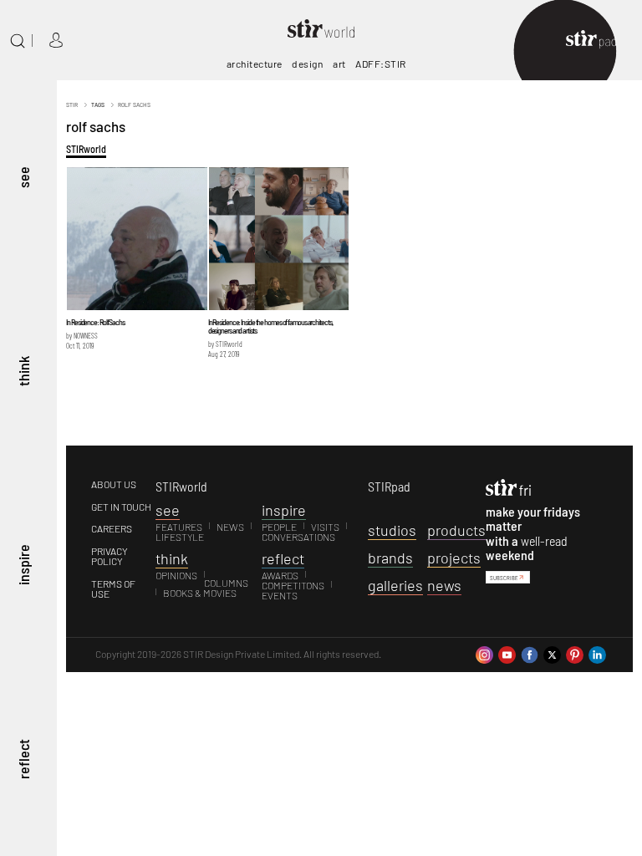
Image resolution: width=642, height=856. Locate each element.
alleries (395, 585)
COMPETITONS (293, 585)
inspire (23, 565)
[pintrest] (574, 653)
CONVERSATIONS (298, 537)
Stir (72, 104)
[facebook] (529, 653)
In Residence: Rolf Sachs (95, 322)
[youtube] (507, 653)
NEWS (230, 526)
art (339, 63)
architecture (255, 63)
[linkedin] (597, 653)
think (23, 371)
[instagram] (484, 653)
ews (444, 585)
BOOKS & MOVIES (200, 593)
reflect (23, 759)
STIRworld (86, 149)
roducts (456, 530)
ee (167, 510)
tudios (392, 530)
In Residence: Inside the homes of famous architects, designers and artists (270, 326)
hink (171, 558)
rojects (454, 557)
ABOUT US (113, 484)
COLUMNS (226, 582)
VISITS (325, 526)
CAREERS (111, 528)
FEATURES (178, 526)
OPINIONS (176, 575)
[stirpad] (599, 40)
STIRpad (389, 486)
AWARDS (280, 575)
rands (390, 557)
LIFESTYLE (179, 537)
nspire (284, 510)
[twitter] (552, 653)
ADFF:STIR (380, 63)
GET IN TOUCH (121, 506)
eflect (283, 558)
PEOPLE (279, 526)
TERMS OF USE (113, 588)
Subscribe (504, 577)
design (307, 63)
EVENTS (280, 595)
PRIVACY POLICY (109, 556)
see (23, 177)
